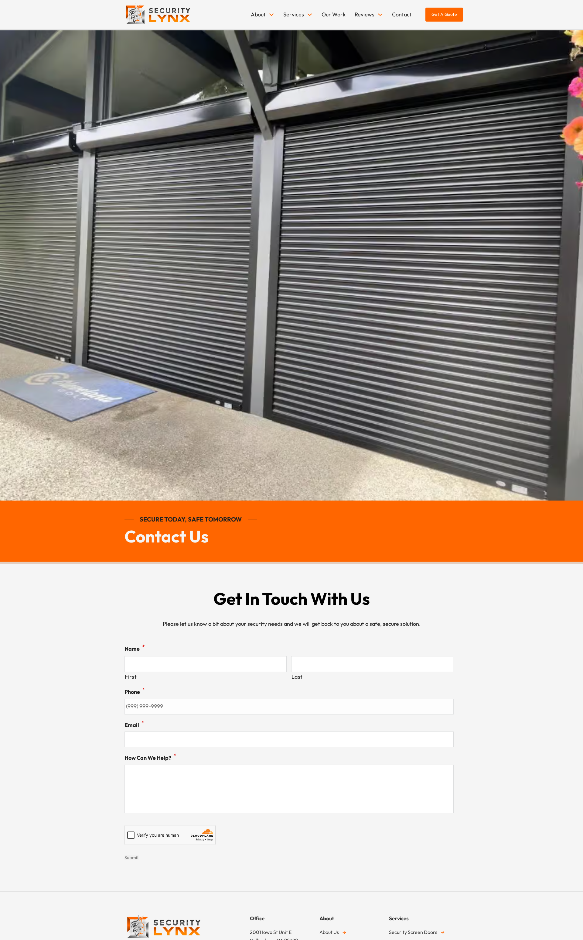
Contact (402, 14)
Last (297, 676)
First (131, 676)
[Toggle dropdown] (271, 14)
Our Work (334, 14)
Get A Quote (444, 14)
